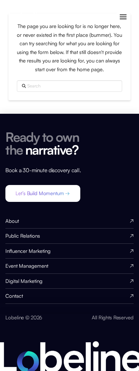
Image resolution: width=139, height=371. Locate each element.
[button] (123, 17)
